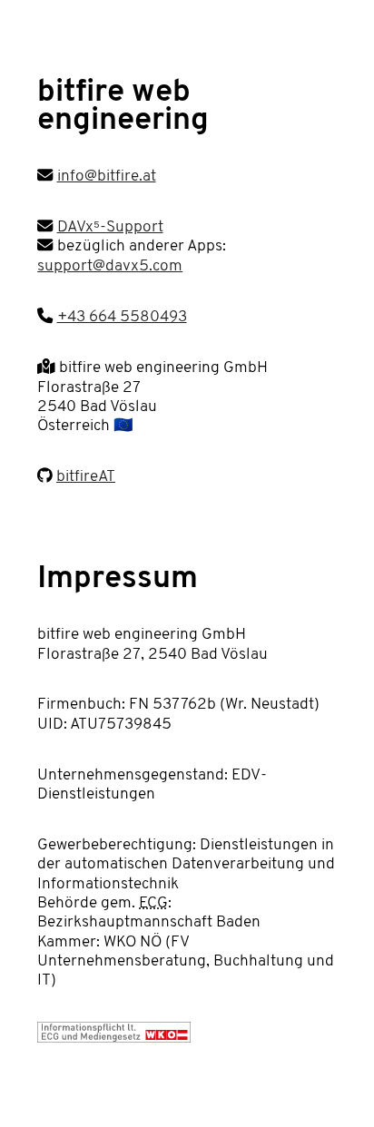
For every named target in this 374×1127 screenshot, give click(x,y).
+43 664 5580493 (122, 317)
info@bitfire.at (106, 176)
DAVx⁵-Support (110, 227)
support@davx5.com (109, 266)
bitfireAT (85, 477)
